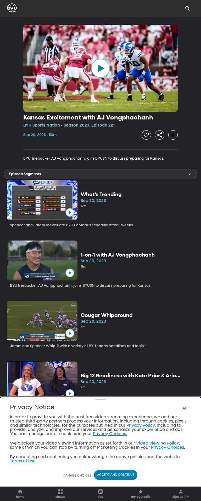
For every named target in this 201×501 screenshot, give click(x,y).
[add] (173, 135)
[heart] (146, 135)
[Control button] (184, 408)
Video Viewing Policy (157, 443)
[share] (159, 135)
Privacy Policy (140, 426)
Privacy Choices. (110, 434)
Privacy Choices (167, 448)
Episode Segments (25, 174)
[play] (100, 68)
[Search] (187, 8)
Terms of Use (23, 461)
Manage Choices (77, 475)
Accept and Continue (115, 475)
